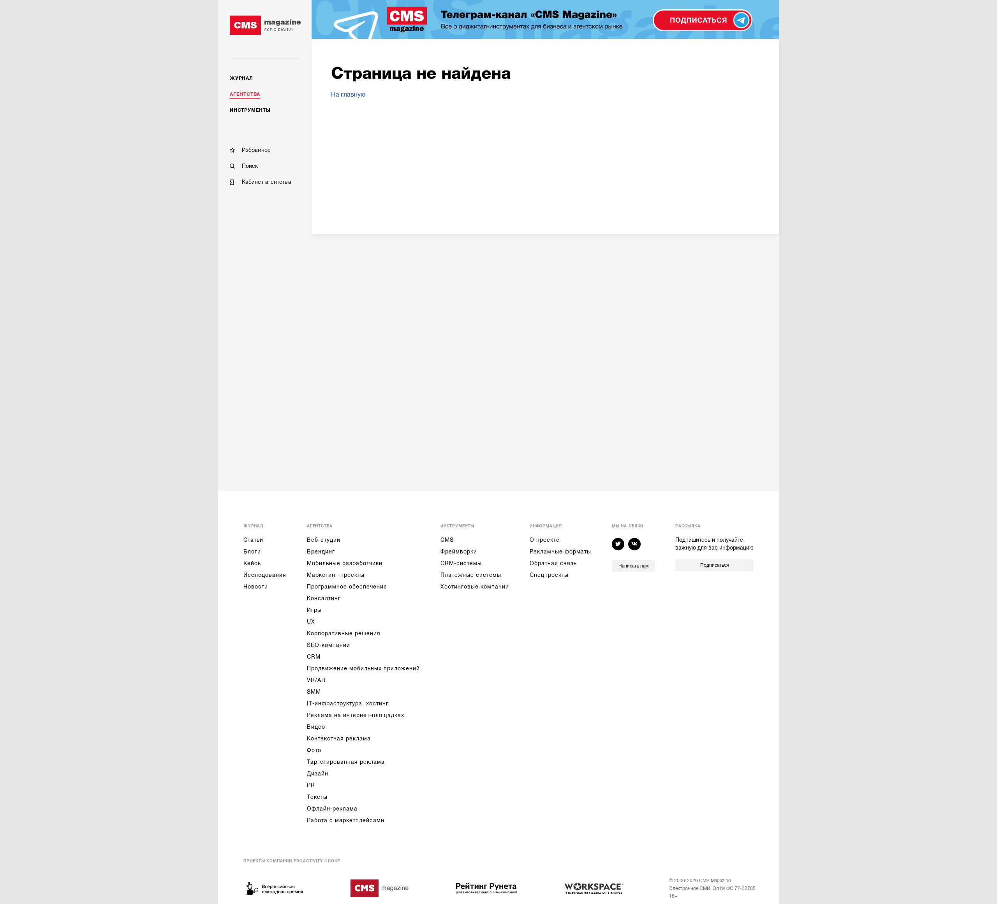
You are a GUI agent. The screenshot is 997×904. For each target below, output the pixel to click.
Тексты (317, 797)
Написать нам (633, 566)
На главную (348, 94)
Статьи (253, 540)
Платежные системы (470, 575)
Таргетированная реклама (346, 762)
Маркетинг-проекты (336, 575)
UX (311, 622)
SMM (314, 692)
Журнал (241, 78)
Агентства (245, 94)
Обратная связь (553, 563)
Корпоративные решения (343, 633)
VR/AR (316, 680)
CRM (314, 657)
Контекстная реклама (339, 738)
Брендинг (321, 551)
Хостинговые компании (474, 586)
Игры (314, 610)
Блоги (252, 551)
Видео (316, 727)
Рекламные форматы (560, 551)
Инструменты (250, 110)
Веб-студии (323, 540)
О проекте (545, 540)
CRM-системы (461, 563)
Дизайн (317, 773)
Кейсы (252, 563)
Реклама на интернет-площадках (355, 715)
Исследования (264, 575)
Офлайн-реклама (332, 808)
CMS (447, 540)
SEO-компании (328, 645)
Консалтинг (324, 598)
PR (311, 785)
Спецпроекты (549, 575)
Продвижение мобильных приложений (363, 668)
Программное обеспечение (347, 586)
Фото (314, 750)
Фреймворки (458, 551)
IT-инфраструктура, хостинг (348, 703)
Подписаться (714, 565)
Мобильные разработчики (344, 563)
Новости (255, 586)
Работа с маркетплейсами (345, 820)
